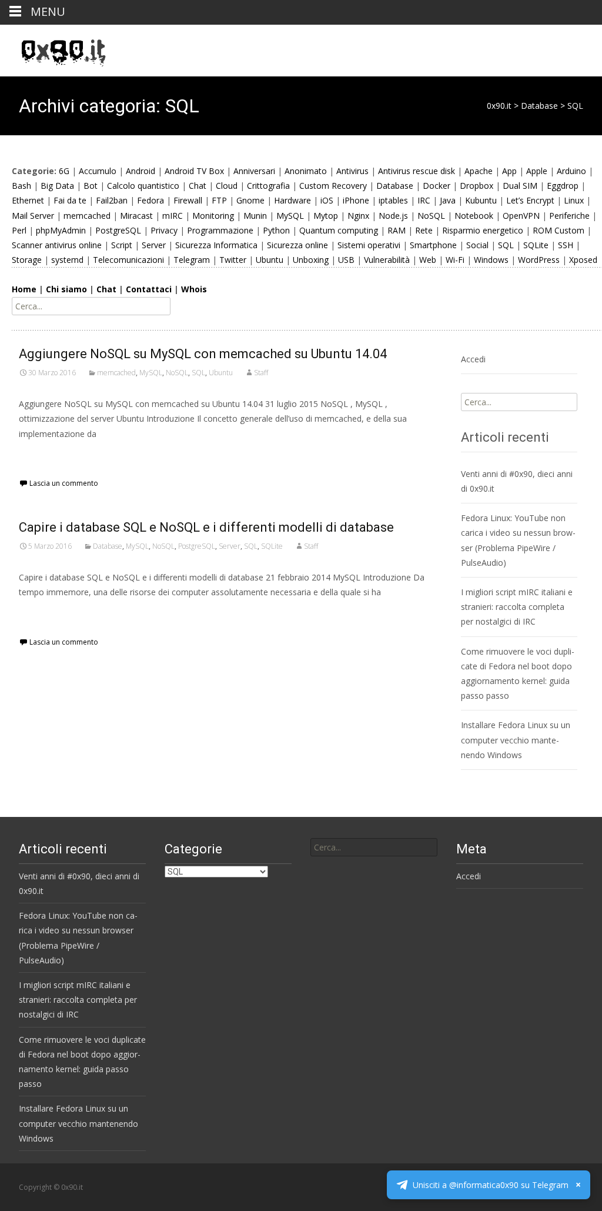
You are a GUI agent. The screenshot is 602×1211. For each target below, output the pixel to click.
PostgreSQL (118, 230)
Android (140, 170)
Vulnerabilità (387, 259)
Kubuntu (481, 200)
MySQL (290, 215)
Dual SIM (520, 185)
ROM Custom (558, 230)
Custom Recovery (333, 185)
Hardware (292, 200)
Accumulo (97, 170)
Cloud (227, 185)
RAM (396, 230)
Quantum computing (338, 230)
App (509, 170)
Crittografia (268, 185)
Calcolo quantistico (143, 185)
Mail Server (33, 215)
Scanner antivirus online (57, 245)
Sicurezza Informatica (216, 245)
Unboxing (311, 259)
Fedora (150, 200)
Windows (491, 259)
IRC (423, 200)
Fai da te (69, 200)
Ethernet (28, 200)
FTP (219, 200)
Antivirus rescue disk (416, 170)
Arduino (571, 170)
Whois (194, 289)
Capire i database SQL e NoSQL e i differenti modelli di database (206, 527)
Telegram (191, 259)
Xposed (583, 259)
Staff (261, 373)
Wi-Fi (455, 259)
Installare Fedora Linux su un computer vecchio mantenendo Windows (515, 739)
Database (394, 185)
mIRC (172, 215)
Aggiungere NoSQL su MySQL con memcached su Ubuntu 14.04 (203, 353)
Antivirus (352, 170)
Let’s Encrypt (530, 200)
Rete (424, 230)
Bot (90, 185)
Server (154, 245)
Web (427, 259)
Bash (21, 185)
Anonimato (306, 170)
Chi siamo (66, 289)
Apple (536, 170)
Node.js (393, 215)
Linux (574, 200)
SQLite (536, 245)
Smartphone (433, 245)
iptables (393, 200)
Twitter (232, 259)
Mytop (325, 215)
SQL (506, 245)
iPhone (356, 200)
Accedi (473, 359)
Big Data (57, 185)
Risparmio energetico (482, 230)
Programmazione (220, 230)
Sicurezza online (297, 245)
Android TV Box (194, 170)
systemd (67, 259)
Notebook (473, 215)
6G (64, 170)
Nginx (358, 215)
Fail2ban (112, 200)
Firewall (187, 200)
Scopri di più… (48, 455)
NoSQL (431, 215)
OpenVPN (521, 215)
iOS (326, 200)
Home (24, 289)
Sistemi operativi (368, 245)
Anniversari (254, 170)
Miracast (136, 215)
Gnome (250, 200)
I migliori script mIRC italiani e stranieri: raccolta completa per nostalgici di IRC (517, 606)
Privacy (164, 230)
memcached (87, 215)
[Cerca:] (373, 847)
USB (346, 259)
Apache (478, 170)
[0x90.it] (54, 48)
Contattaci (149, 289)
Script (121, 245)
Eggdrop (562, 185)
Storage (27, 259)
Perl (19, 230)
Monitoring (213, 215)
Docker (436, 185)
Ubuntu (269, 259)
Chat (197, 185)
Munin (255, 215)
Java (448, 200)
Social (477, 245)
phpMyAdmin (61, 230)
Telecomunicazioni (128, 259)
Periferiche (569, 215)
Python (276, 230)
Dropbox (476, 185)
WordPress (539, 259)
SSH (565, 245)
